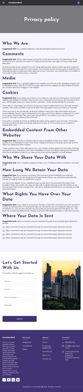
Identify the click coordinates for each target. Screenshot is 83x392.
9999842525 (70, 342)
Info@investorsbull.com (72, 347)
